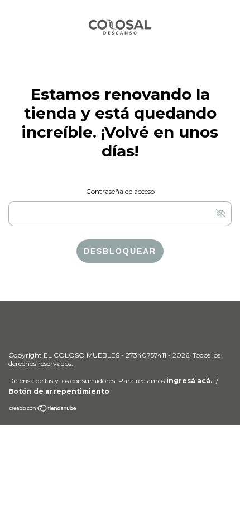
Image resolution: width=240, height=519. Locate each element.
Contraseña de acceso (120, 191)
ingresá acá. (189, 380)
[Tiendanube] (43, 409)
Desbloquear (120, 251)
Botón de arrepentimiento (58, 391)
